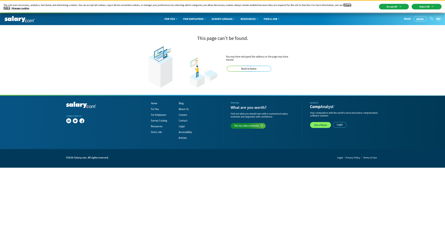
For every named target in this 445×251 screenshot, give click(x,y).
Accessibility (185, 132)
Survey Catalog (222, 19)
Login (340, 124)
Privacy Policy (353, 157)
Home (154, 103)
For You (169, 19)
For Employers (193, 19)
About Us (184, 109)
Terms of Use (370, 157)
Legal (182, 126)
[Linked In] (68, 121)
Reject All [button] (424, 6)
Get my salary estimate (246, 125)
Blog (407, 18)
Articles (183, 137)
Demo (420, 19)
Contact (183, 120)
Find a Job (270, 19)
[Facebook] (81, 121)
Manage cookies (20, 8)
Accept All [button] (392, 6)
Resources (248, 19)
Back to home (249, 68)
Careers (183, 114)
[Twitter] (75, 121)
